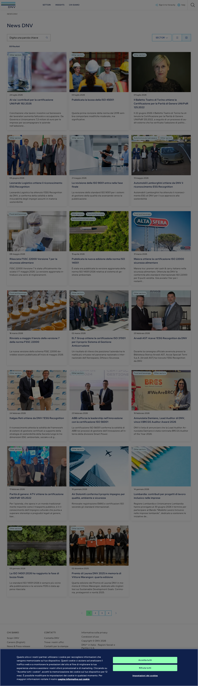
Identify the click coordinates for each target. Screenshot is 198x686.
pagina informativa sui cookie (74, 679)
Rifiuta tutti (145, 668)
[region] (99, 667)
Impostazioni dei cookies (145, 675)
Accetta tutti (145, 660)
